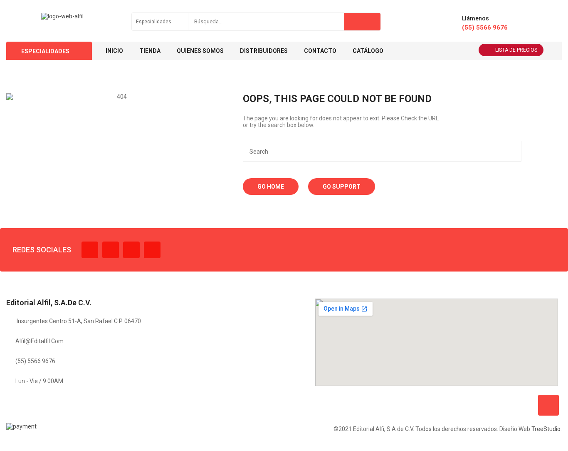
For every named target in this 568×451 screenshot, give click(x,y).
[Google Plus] (152, 250)
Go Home (270, 186)
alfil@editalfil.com (39, 341)
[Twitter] (110, 250)
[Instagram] (131, 250)
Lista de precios (516, 50)
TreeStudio (546, 429)
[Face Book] (89, 250)
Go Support (342, 186)
